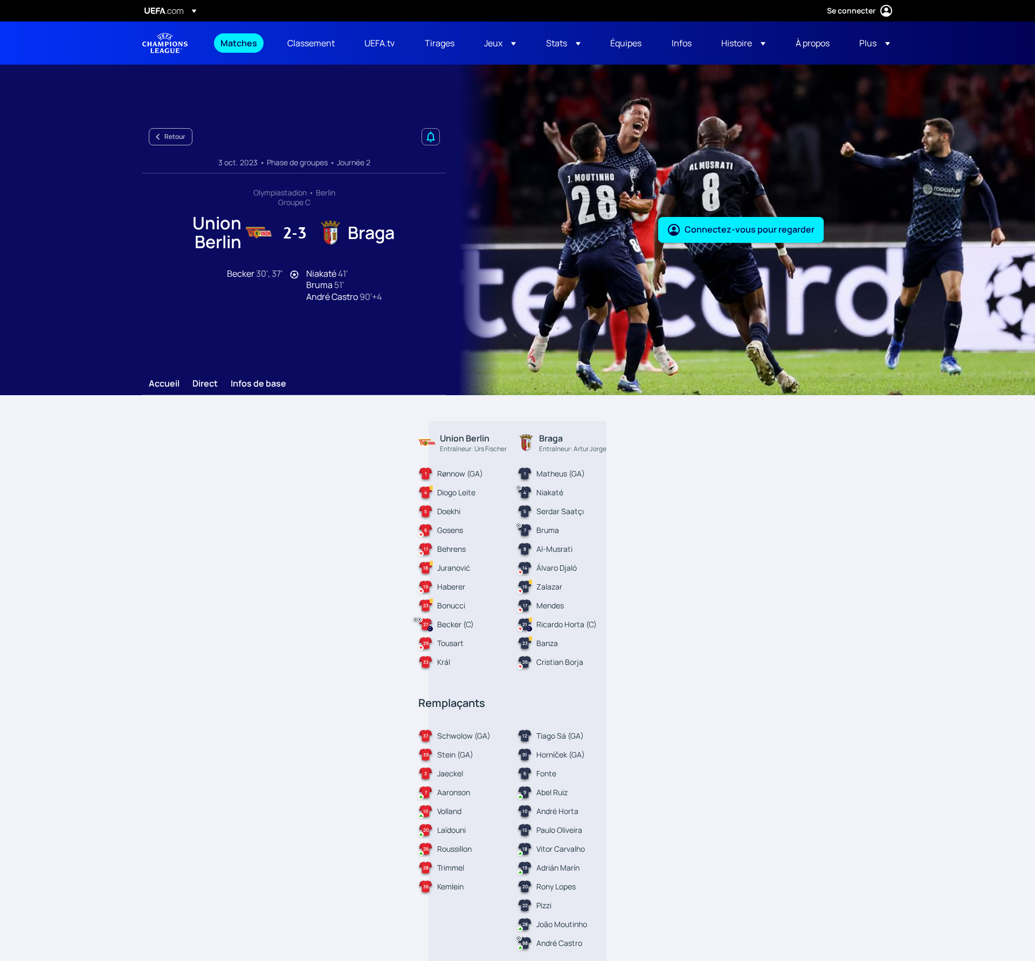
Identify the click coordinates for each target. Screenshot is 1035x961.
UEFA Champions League (165, 43)
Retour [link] (174, 136)
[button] (500, 43)
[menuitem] (240, 43)
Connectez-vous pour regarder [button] (750, 229)
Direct (205, 384)
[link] (238, 43)
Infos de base (258, 384)
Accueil (164, 384)
